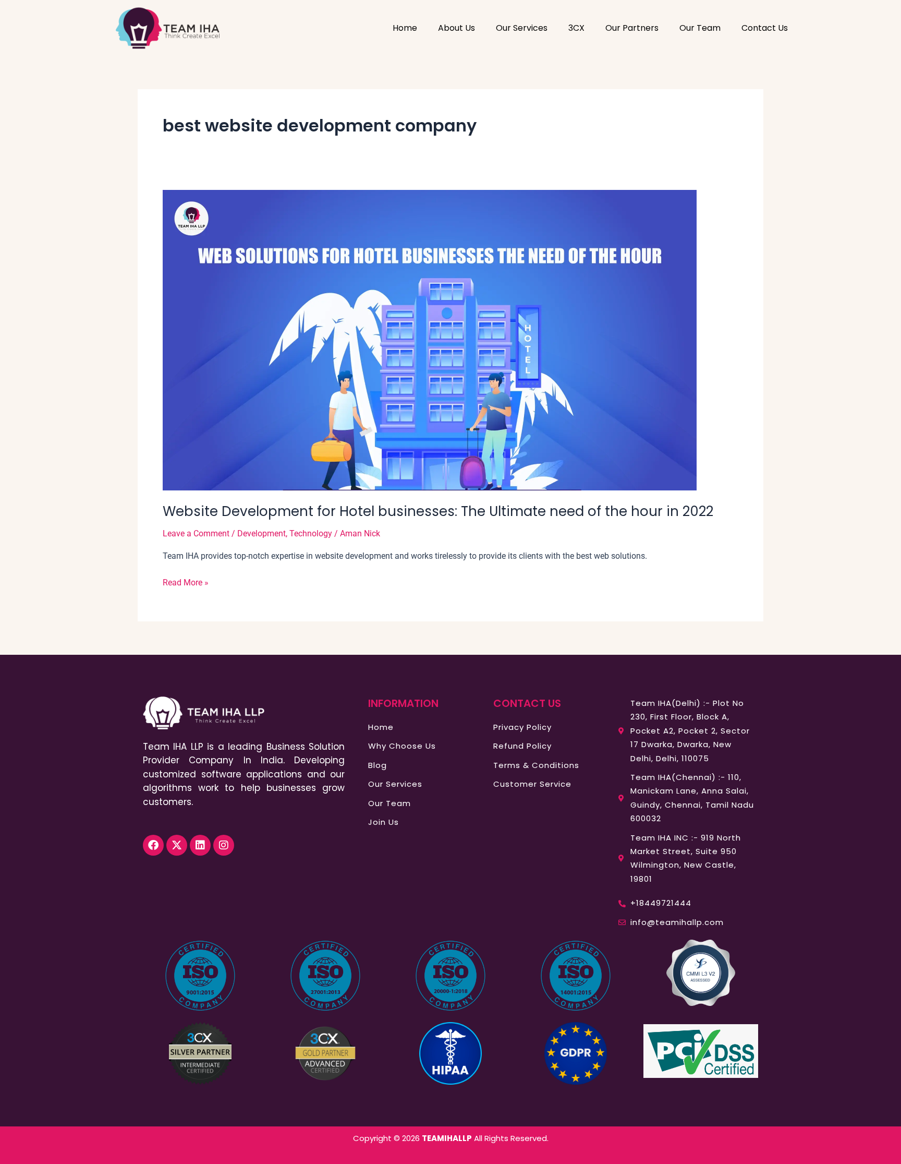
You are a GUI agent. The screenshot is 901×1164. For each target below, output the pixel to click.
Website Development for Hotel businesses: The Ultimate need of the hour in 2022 (438, 511)
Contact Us (764, 28)
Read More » (186, 581)
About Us (456, 28)
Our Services (521, 28)
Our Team (700, 28)
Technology (310, 533)
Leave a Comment (196, 533)
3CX (576, 28)
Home (405, 28)
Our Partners (632, 28)
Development (261, 533)
